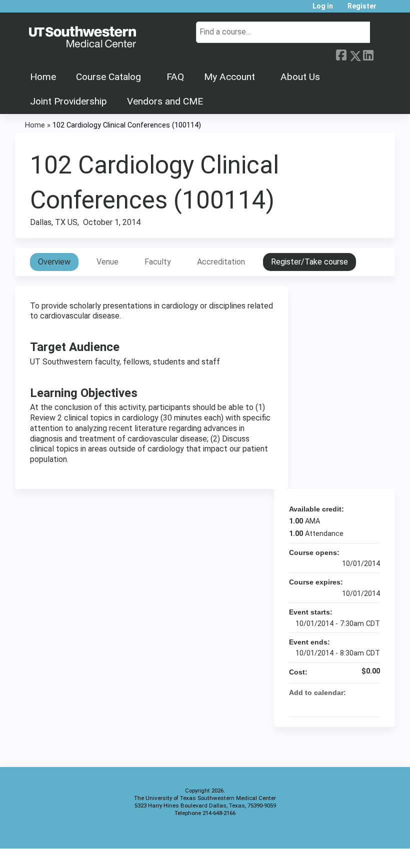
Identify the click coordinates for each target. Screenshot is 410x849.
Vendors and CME (165, 101)
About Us (300, 76)
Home (43, 76)
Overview (54, 261)
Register (362, 6)
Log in (322, 6)
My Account (229, 76)
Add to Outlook (372, 705)
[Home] (82, 37)
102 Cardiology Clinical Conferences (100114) (126, 125)
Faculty (157, 261)
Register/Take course (309, 261)
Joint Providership (68, 101)
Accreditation (221, 261)
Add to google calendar (333, 705)
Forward (381, 54)
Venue (107, 261)
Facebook (341, 54)
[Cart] (387, 9)
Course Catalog (108, 76)
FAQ (175, 76)
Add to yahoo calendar (346, 705)
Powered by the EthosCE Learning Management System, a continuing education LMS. (359, 832)
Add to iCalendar (359, 704)
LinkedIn (368, 54)
